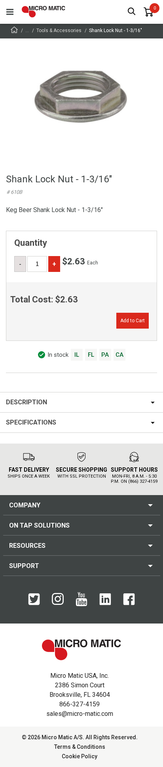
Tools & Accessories (59, 30)
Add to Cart (132, 320)
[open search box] (132, 12)
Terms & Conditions (79, 747)
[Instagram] (58, 603)
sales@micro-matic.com (79, 713)
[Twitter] (34, 603)
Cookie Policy (79, 756)
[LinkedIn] (105, 603)
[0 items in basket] (148, 12)
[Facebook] (129, 603)
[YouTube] (81, 604)
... (27, 30)
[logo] (43, 11)
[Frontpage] (14, 31)
